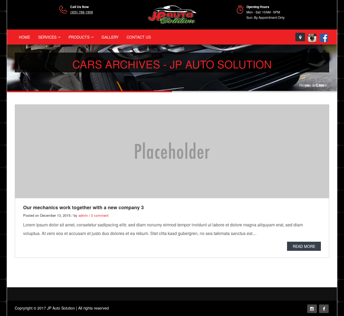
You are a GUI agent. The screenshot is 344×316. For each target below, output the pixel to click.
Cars (320, 85)
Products (79, 37)
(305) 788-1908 (81, 12)
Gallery (110, 37)
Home (24, 37)
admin (83, 215)
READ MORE (304, 246)
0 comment (100, 215)
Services (47, 37)
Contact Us (139, 37)
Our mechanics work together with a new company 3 (83, 207)
